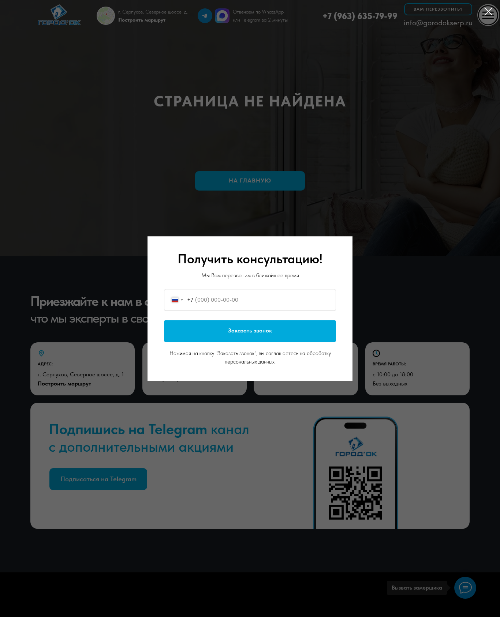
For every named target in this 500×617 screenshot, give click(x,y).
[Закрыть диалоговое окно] (488, 11)
